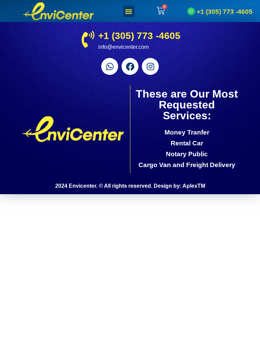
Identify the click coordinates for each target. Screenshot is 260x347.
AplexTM (193, 186)
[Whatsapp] (109, 66)
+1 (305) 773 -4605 (225, 11)
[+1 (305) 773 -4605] (191, 11)
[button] (128, 11)
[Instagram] (150, 66)
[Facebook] (130, 66)
